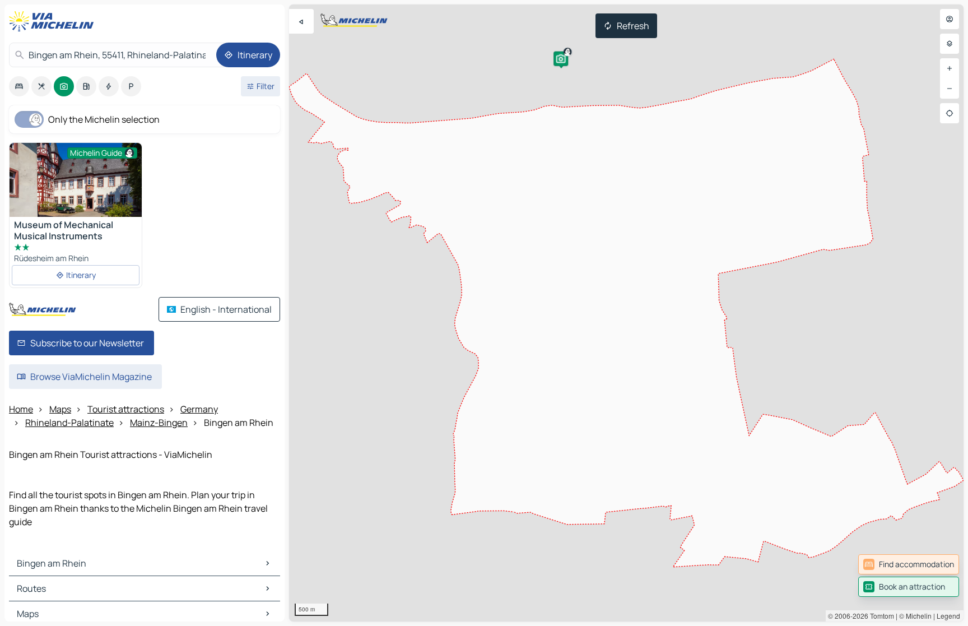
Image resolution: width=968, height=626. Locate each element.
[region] (626, 313)
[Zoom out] (949, 88)
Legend (948, 615)
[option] (19, 86)
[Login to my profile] (949, 19)
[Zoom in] (949, 68)
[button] (560, 59)
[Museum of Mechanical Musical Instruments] (76, 187)
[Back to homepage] (54, 21)
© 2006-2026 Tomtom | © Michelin (880, 615)
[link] (908, 564)
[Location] (949, 113)
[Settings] (949, 44)
